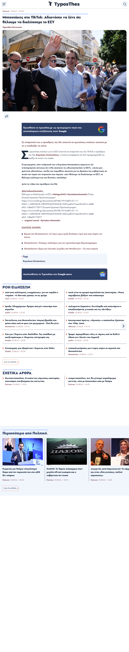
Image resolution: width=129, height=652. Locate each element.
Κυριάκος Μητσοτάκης (47, 154)
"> (52, 129)
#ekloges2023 (59, 194)
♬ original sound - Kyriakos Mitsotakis (41, 220)
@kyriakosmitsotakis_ (33, 191)
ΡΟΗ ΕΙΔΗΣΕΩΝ (16, 287)
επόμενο (123, 326)
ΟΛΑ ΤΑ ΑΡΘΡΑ (10, 362)
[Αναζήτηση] (125, 4)
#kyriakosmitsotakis (77, 194)
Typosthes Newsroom (12, 27)
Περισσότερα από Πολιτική (25, 433)
